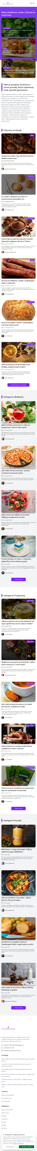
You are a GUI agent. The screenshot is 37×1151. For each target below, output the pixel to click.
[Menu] (31, 3)
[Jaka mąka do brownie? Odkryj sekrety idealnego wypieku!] (18, 974)
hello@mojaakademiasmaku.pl (12, 1050)
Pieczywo (4, 1128)
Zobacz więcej (18, 579)
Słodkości (4, 1116)
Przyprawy (4, 1119)
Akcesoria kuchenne (7, 1110)
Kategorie (5, 1106)
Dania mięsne (5, 1113)
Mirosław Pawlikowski (10, 1001)
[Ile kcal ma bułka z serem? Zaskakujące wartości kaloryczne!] (18, 310)
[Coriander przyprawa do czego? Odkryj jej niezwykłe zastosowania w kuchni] (18, 27)
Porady (3, 1122)
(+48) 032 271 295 (9, 1048)
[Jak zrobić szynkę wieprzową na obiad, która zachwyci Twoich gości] (18, 47)
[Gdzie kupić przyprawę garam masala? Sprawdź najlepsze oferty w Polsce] (18, 226)
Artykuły (4, 1055)
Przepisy (3, 1125)
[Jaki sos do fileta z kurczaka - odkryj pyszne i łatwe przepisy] (18, 883)
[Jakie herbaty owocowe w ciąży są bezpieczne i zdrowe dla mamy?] (18, 412)
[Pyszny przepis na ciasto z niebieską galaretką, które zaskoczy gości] (18, 546)
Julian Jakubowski (9, 439)
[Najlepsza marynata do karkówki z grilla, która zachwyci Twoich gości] (18, 650)
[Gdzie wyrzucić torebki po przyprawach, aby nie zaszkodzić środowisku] (18, 776)
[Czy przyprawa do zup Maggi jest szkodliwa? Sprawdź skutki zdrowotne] (18, 68)
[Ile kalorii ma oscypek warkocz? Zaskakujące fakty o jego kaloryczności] (18, 928)
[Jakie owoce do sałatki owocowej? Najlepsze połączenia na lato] (18, 501)
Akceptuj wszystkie (26, 1146)
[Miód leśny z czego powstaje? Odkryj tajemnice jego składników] (18, 836)
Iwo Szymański (9, 483)
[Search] (33, 3)
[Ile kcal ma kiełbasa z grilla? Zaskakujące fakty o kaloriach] (18, 268)
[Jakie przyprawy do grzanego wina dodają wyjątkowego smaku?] (18, 352)
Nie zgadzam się (10, 1146)
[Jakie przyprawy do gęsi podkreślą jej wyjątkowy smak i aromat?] (18, 734)
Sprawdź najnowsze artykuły (18, 385)
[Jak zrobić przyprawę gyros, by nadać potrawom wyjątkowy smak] (18, 692)
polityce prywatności (19, 1143)
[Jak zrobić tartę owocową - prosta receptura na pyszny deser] (18, 457)
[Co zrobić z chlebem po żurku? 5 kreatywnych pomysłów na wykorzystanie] (18, 184)
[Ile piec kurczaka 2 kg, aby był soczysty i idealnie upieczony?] (18, 143)
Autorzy (4, 1091)
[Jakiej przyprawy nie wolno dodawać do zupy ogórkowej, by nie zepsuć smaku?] (18, 609)
